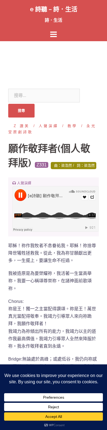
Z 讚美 (22, 126)
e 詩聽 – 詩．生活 (53, 9)
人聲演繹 (48, 126)
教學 (72, 126)
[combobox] (44, 95)
